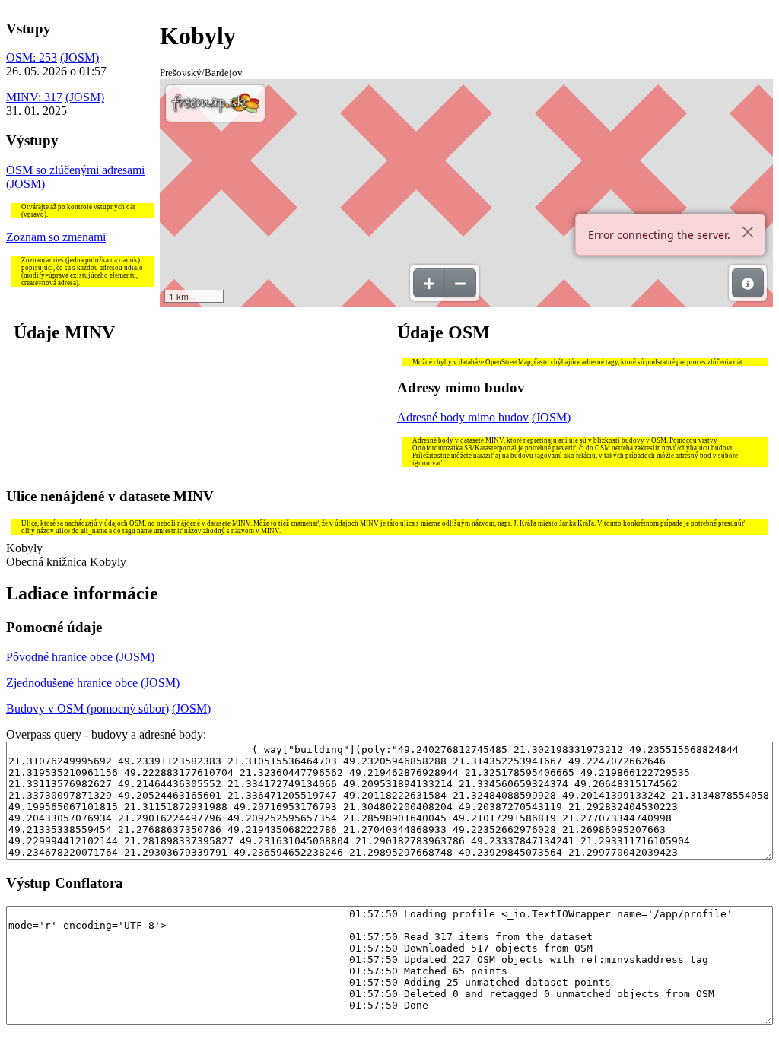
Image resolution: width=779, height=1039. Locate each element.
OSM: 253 (31, 57)
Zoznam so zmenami (56, 236)
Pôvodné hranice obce (59, 656)
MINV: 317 (34, 97)
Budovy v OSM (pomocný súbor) (87, 708)
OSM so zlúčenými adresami (75, 170)
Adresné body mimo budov (463, 417)
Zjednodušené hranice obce (72, 682)
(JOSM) (79, 57)
